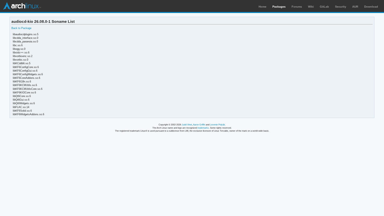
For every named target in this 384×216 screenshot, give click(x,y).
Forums (297, 6)
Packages (279, 6)
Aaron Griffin (199, 124)
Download (371, 6)
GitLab (324, 6)
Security (340, 6)
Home (262, 6)
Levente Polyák (217, 124)
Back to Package (21, 28)
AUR (355, 6)
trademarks (203, 128)
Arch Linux (22, 6)
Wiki (311, 6)
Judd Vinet (187, 124)
